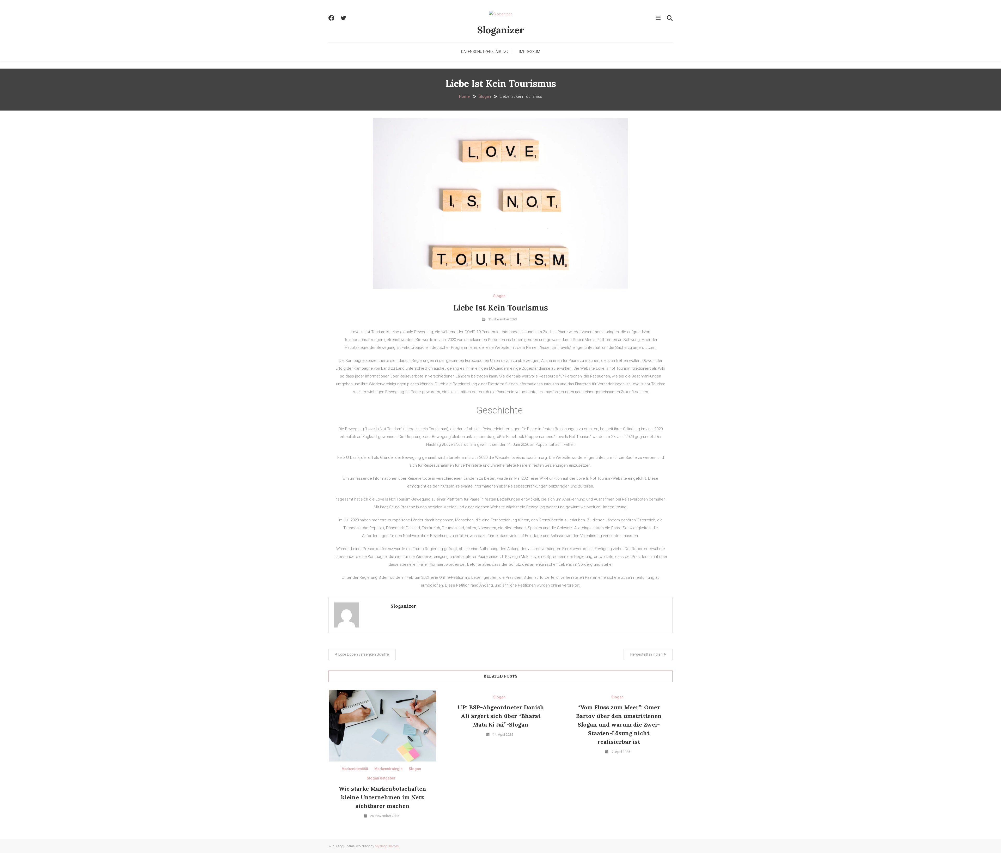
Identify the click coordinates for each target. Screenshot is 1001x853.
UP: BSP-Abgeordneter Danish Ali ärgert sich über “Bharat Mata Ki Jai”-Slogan (500, 716)
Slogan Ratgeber (381, 778)
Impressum (529, 52)
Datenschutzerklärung (484, 52)
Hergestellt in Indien (646, 654)
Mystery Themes (387, 846)
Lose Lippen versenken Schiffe (363, 654)
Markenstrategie (388, 769)
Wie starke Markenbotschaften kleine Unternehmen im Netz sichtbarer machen (382, 797)
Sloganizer (500, 30)
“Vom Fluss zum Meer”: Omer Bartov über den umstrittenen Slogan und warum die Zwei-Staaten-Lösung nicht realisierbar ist (619, 724)
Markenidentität (354, 769)
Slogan (499, 296)
